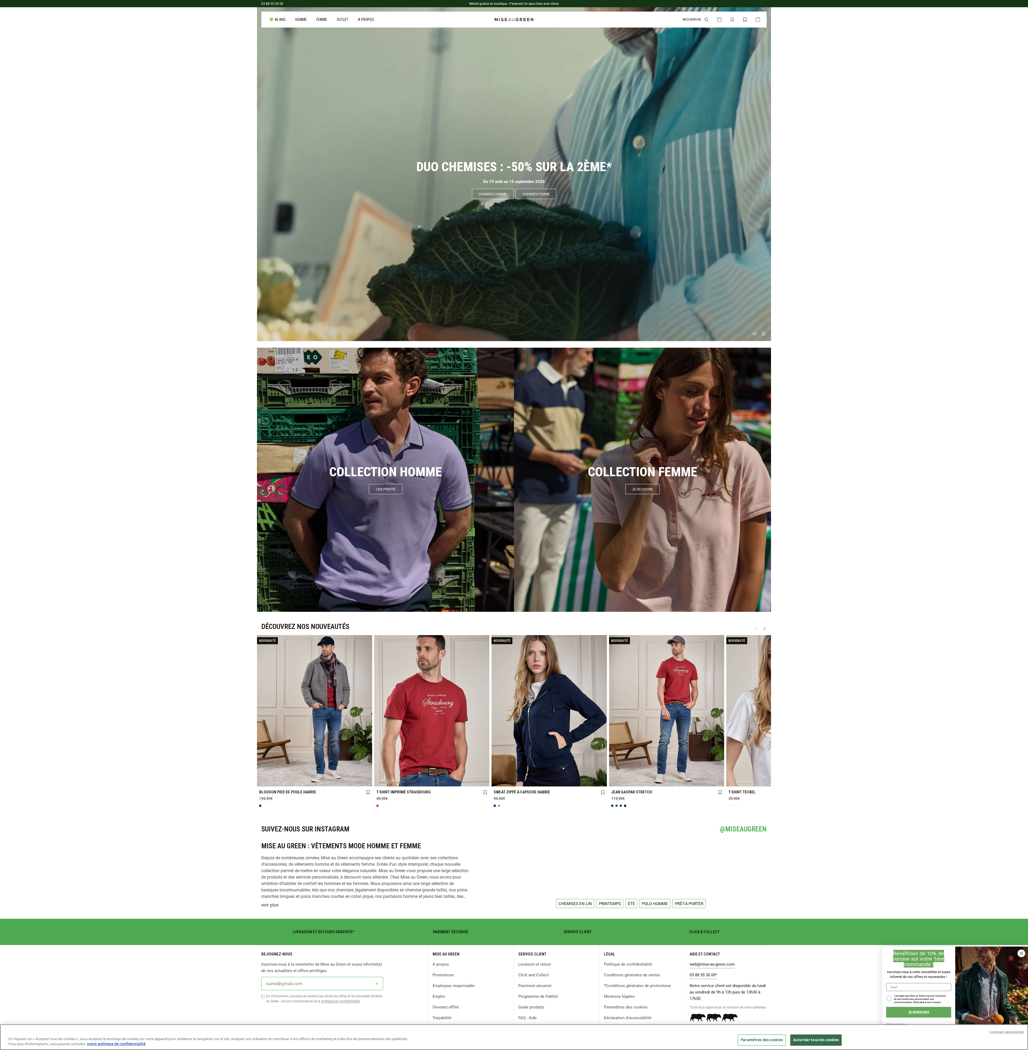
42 (666, 771)
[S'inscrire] (376, 983)
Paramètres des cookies (626, 1007)
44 (689, 771)
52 (666, 780)
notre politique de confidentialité (116, 1044)
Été (631, 903)
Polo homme (655, 903)
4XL (292, 780)
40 (644, 771)
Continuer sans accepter (1006, 1032)
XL (337, 772)
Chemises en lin (575, 903)
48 (621, 780)
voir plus (270, 905)
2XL (359, 772)
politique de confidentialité (340, 1001)
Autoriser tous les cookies (816, 1039)
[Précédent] (756, 629)
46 (711, 771)
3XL (270, 780)
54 (689, 780)
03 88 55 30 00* (703, 974)
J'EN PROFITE (386, 489)
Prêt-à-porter (689, 903)
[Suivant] (764, 629)
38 (621, 771)
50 (644, 780)
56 (711, 780)
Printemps (610, 903)
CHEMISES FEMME (536, 194)
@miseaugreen (743, 829)
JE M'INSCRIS (918, 1012)
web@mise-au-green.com (712, 964)
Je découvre (642, 489)
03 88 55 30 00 (272, 3)
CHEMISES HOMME (493, 194)
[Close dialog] (1021, 953)
